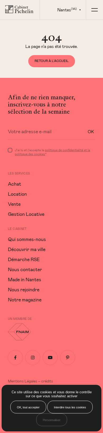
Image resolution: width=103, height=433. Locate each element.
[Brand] (20, 10)
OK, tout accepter (28, 407)
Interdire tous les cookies (70, 407)
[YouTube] (50, 357)
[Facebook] (15, 357)
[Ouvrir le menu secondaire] (94, 10)
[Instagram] (32, 357)
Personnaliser (51, 420)
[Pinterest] (67, 357)
